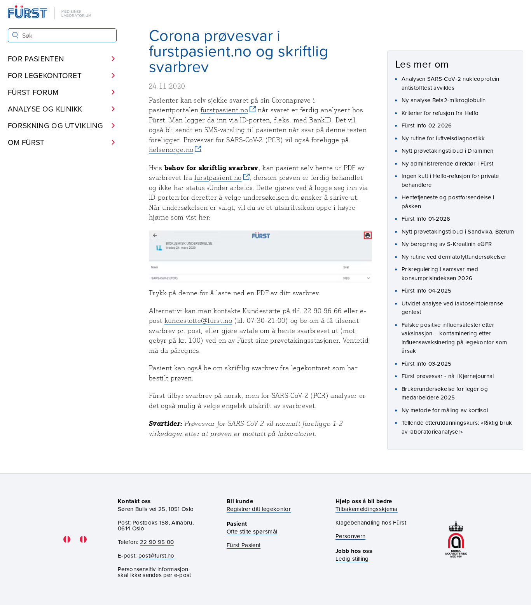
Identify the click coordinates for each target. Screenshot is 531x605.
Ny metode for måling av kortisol (445, 410)
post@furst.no (156, 555)
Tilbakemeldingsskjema (366, 509)
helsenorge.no (171, 149)
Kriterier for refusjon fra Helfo (440, 113)
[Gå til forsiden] (50, 13)
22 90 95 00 (157, 542)
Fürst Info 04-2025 (427, 290)
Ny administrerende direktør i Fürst (447, 163)
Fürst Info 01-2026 (426, 218)
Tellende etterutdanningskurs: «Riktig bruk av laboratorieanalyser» (457, 427)
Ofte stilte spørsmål (252, 531)
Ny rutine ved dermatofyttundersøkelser (454, 257)
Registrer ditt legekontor (259, 509)
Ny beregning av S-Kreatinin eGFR (447, 244)
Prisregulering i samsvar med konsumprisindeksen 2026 (440, 273)
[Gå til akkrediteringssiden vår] (456, 539)
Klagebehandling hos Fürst (370, 522)
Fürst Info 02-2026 (427, 125)
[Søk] (15, 35)
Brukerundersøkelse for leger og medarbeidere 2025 (445, 393)
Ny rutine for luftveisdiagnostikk (443, 138)
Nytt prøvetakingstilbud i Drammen (448, 150)
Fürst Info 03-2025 (427, 363)
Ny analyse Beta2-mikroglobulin (444, 100)
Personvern (350, 536)
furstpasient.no (224, 110)
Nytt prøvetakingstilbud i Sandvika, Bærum (458, 231)
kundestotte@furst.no (198, 320)
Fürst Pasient (243, 545)
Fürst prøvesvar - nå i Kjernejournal (448, 376)
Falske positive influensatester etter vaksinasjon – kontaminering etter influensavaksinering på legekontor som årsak (454, 338)
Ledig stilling (352, 558)
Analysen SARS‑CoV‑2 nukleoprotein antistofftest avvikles (451, 83)
